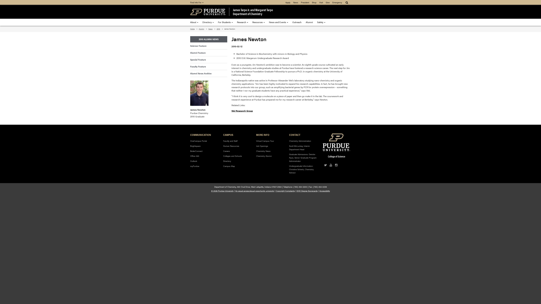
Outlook (193, 161)
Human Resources (231, 146)
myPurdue (194, 166)
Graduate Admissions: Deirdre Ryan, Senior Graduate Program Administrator (303, 157)
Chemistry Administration (300, 140)
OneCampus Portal (198, 140)
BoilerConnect (196, 151)
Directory (207, 22)
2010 (218, 29)
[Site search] (347, 2)
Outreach (296, 22)
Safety (320, 22)
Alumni (309, 22)
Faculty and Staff (230, 140)
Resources (257, 22)
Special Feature (198, 59)
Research (242, 22)
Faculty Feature (198, 66)
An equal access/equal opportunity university (254, 190)
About (193, 22)
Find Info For (196, 2)
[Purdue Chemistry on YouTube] (331, 165)
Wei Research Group (242, 110)
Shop (314, 2)
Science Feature (198, 45)
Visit (321, 2)
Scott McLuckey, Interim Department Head (299, 148)
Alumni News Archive (201, 73)
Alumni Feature (198, 52)
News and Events (278, 22)
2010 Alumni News (209, 39)
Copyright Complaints (285, 190)
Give (328, 2)
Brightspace (195, 146)
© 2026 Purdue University (222, 190)
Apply (287, 2)
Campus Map (229, 166)
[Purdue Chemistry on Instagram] (336, 165)
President (305, 2)
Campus (228, 135)
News (295, 2)
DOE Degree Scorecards (307, 190)
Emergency (337, 2)
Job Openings (262, 146)
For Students (224, 22)
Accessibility (324, 190)
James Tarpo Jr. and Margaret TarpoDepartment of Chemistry (253, 12)
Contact (294, 135)
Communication (200, 135)
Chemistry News (263, 151)
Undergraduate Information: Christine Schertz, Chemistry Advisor (301, 169)
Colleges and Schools (232, 156)
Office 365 (194, 156)
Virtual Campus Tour (265, 140)
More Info (262, 135)
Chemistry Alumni (264, 156)
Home (192, 29)
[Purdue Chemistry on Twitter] (325, 165)
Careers (226, 151)
